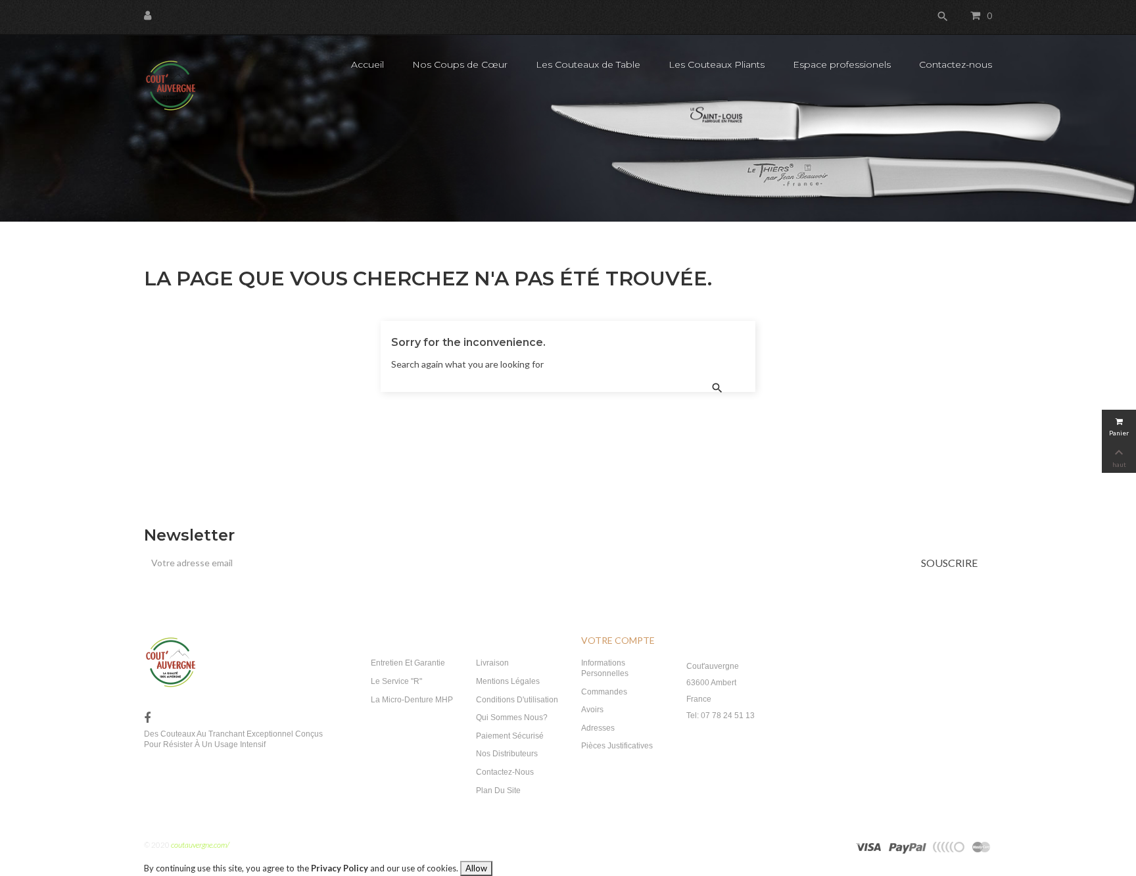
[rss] (981, 846)
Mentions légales (508, 681)
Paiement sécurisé (510, 736)
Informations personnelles (604, 668)
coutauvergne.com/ (200, 845)
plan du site (498, 790)
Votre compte (618, 640)
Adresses (598, 728)
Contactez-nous (505, 772)
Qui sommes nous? (512, 717)
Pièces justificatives (617, 745)
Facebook (147, 718)
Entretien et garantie (408, 663)
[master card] (907, 846)
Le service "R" (396, 681)
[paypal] (948, 846)
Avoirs (592, 709)
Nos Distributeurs (507, 753)
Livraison (492, 663)
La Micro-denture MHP (412, 699)
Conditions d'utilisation (517, 699)
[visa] (869, 846)
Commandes (604, 691)
